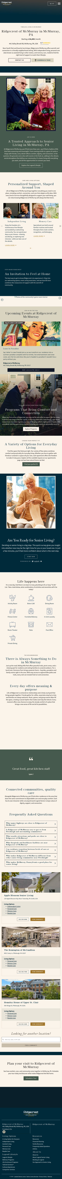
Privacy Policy (43, 1176)
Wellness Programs (8, 1160)
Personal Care (12, 909)
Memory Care (11, 911)
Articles (35, 1149)
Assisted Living (6, 1144)
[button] (45, 43)
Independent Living (13, 906)
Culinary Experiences (8, 1167)
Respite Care (11, 913)
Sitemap (50, 1176)
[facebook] (3, 1131)
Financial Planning (38, 1141)
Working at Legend (38, 1160)
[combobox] (31, 1039)
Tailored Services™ (8, 1165)
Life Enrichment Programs (10, 1162)
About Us (35, 1155)
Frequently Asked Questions (41, 1146)
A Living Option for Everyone (11, 1139)
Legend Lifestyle (7, 1157)
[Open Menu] (59, 3)
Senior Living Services (32, 1176)
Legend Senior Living (20, 1176)
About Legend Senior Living (41, 1157)
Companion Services (8, 1169)
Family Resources (38, 1144)
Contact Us (7, 1129)
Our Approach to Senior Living (42, 1162)
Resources (36, 1139)
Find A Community (31, 1045)
